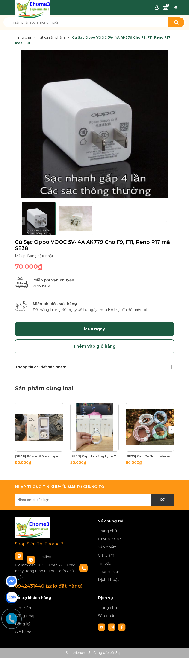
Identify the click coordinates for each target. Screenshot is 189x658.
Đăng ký (22, 624)
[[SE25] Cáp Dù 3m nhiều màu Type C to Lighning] (150, 427)
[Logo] (32, 7)
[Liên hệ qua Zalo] (11, 597)
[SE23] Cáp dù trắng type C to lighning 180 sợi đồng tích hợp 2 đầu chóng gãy (94, 456)
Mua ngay (94, 329)
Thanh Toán (109, 571)
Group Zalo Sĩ (110, 539)
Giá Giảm (106, 555)
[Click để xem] (94, 124)
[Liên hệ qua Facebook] (11, 581)
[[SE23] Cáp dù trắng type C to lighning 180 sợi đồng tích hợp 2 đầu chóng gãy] (94, 427)
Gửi (162, 499)
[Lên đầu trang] (180, 649)
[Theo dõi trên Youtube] (102, 627)
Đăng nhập (25, 616)
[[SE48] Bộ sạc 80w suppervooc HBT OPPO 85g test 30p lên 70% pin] (39, 427)
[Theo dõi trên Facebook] (122, 627)
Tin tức (104, 563)
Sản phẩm (107, 547)
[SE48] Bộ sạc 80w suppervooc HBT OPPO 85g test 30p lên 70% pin (39, 456)
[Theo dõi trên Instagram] (112, 627)
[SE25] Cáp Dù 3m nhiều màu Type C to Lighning (150, 456)
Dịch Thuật (108, 579)
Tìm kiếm (23, 608)
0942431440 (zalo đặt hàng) (49, 586)
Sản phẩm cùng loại (44, 388)
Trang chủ (107, 531)
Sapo (119, 653)
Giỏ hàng (23, 632)
